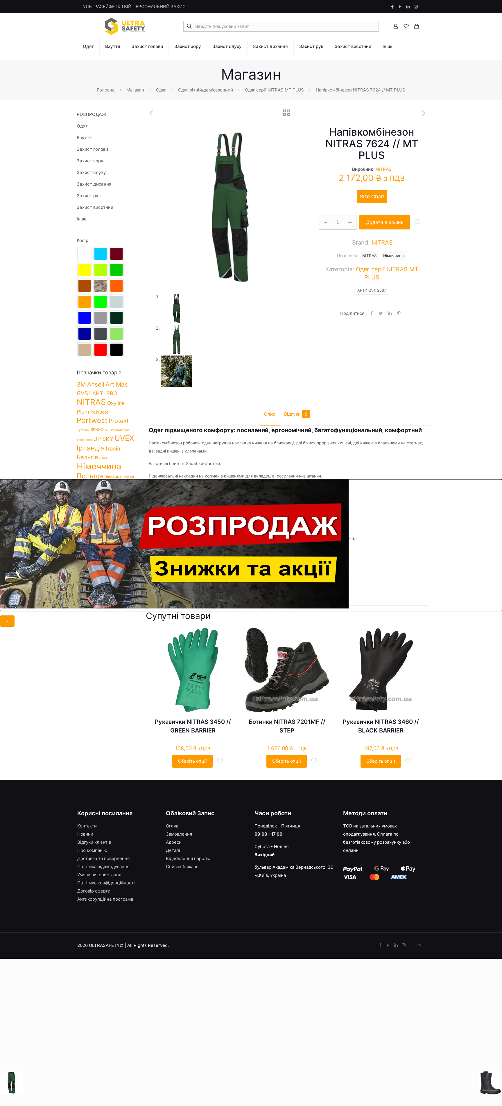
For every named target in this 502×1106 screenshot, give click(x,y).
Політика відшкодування (103, 866)
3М (81, 384)
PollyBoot (99, 412)
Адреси (174, 842)
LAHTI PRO (103, 393)
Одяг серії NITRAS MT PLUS (274, 90)
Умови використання (99, 874)
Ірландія (91, 448)
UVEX (124, 438)
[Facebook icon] (392, 6)
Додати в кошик (385, 222)
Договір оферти (93, 891)
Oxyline (116, 403)
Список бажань (182, 866)
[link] (88, 58)
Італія (113, 448)
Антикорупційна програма (105, 899)
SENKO (97, 429)
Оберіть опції (192, 761)
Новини (85, 834)
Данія (103, 458)
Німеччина (393, 255)
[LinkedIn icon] (408, 6)
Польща (90, 476)
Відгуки (296, 414)
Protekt (119, 420)
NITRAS (384, 169)
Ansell (95, 384)
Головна (105, 90)
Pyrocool (83, 430)
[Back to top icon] (419, 945)
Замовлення (179, 834)
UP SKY (103, 438)
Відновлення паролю (188, 858)
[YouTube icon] (400, 6)
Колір (82, 240)
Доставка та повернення (103, 858)
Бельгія (87, 457)
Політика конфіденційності (106, 883)
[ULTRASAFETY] (125, 26)
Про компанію (92, 850)
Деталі (173, 850)
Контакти (87, 826)
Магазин (135, 90)
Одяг (161, 90)
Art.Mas (116, 384)
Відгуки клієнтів (94, 842)
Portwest (92, 420)
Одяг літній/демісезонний (205, 90)
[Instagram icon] (416, 6)
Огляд (172, 826)
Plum (83, 411)
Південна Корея (119, 477)
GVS (82, 393)
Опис (269, 414)
